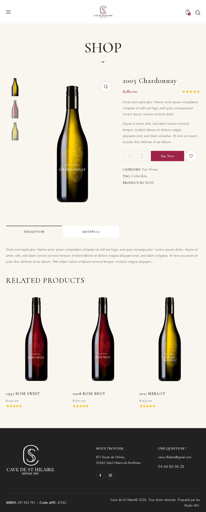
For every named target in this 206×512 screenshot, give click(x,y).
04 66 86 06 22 (171, 466)
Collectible (139, 176)
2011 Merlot (152, 393)
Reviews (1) (91, 232)
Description (34, 232)
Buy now (167, 156)
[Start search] (197, 12)
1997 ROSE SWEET (23, 393)
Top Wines (150, 169)
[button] (191, 156)
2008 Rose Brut (89, 393)
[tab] (34, 231)
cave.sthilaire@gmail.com (174, 457)
